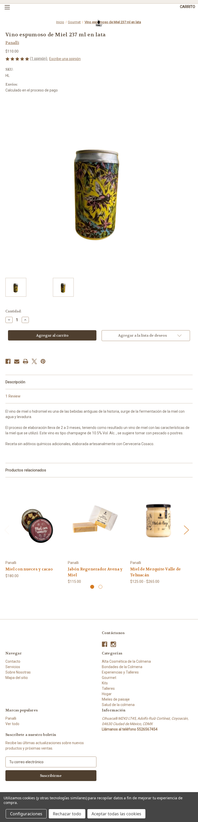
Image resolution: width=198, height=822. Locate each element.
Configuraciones (26, 814)
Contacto (12, 661)
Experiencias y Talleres (120, 672)
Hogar (107, 694)
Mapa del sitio (16, 678)
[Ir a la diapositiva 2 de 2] (100, 587)
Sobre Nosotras (18, 672)
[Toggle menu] (7, 7)
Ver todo (12, 724)
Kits (105, 683)
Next (186, 529)
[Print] (25, 361)
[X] (34, 361)
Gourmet (109, 678)
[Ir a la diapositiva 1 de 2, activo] (92, 587)
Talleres (108, 688)
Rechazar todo (67, 814)
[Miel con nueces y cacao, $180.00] (34, 520)
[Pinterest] (43, 361)
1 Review (12, 396)
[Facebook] (8, 361)
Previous (7, 529)
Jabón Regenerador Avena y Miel (95, 572)
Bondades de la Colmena (122, 667)
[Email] (16, 361)
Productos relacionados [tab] (25, 470)
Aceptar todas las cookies (116, 814)
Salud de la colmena (118, 705)
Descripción (15, 382)
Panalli (10, 718)
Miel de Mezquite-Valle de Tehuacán (155, 572)
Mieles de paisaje (116, 699)
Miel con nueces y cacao (29, 569)
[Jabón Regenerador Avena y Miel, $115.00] (96, 520)
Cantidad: (13, 311)
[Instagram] (113, 644)
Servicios (12, 667)
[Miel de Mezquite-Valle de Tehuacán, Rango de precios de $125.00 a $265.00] (158, 520)
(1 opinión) (39, 58)
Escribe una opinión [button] (65, 59)
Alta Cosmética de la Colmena (126, 661)
